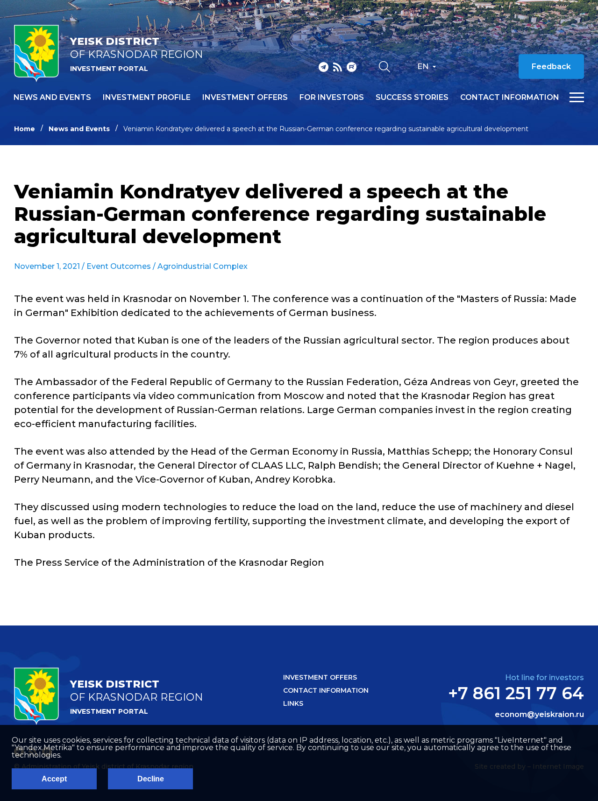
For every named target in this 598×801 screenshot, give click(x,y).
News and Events (79, 129)
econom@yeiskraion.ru (539, 714)
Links (293, 703)
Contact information (509, 97)
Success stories (412, 97)
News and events (52, 97)
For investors (331, 97)
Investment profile (147, 97)
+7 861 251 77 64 (516, 693)
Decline (150, 779)
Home (24, 129)
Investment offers (245, 97)
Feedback (551, 66)
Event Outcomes (118, 266)
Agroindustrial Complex (202, 266)
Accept (54, 779)
